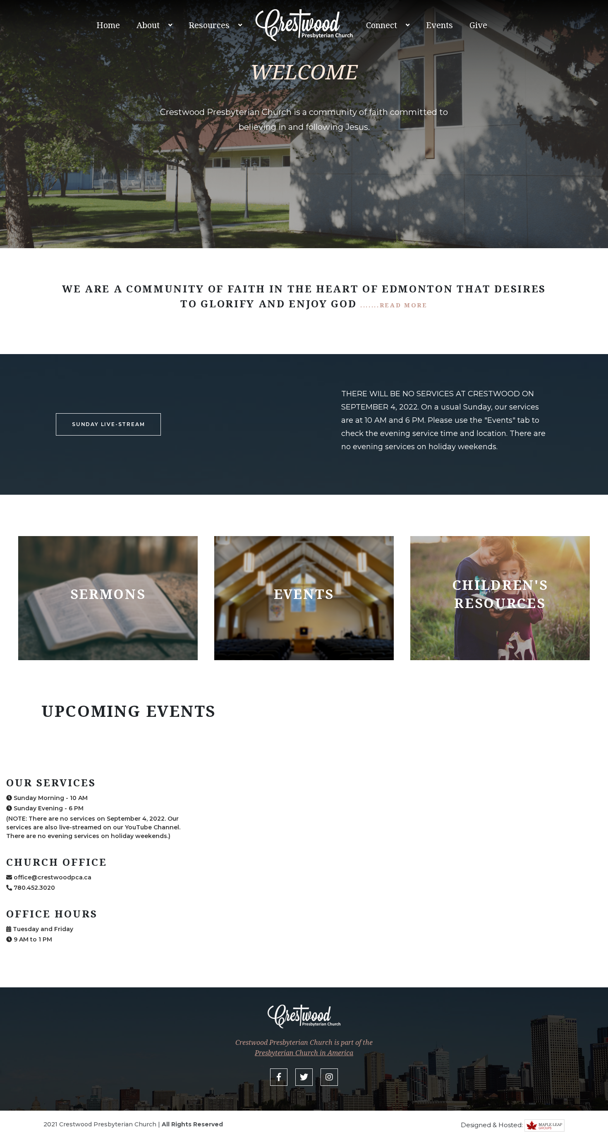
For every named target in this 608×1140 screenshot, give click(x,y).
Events (439, 25)
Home (108, 25)
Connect (381, 25)
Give (478, 25)
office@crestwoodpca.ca (51, 877)
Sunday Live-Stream (108, 424)
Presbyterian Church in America (304, 1052)
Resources (209, 25)
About (148, 25)
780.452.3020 (33, 887)
